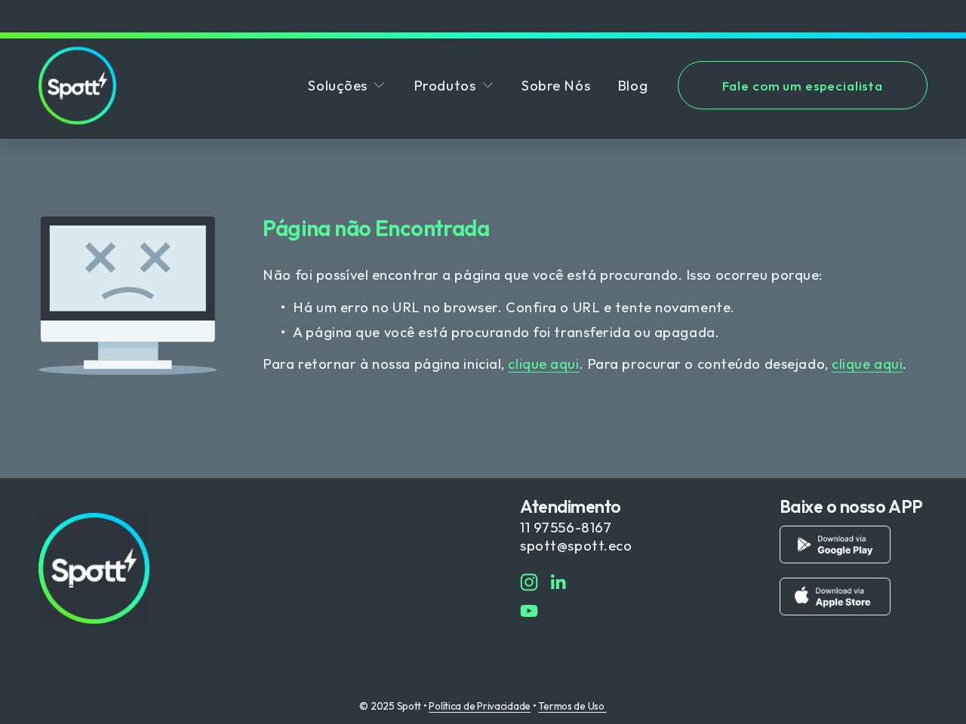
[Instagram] (529, 582)
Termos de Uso (572, 706)
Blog (632, 85)
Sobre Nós (555, 85)
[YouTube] (529, 611)
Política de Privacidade (480, 706)
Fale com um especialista (802, 86)
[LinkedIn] (558, 582)
